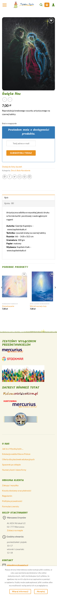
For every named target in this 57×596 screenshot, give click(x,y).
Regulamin (7, 495)
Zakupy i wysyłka (10, 485)
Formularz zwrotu (10, 506)
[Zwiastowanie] (14, 286)
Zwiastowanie (8, 306)
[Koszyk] (46, 5)
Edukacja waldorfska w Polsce (16, 454)
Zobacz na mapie (15, 530)
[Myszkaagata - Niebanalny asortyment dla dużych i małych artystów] (24, 5)
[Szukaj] (41, 5)
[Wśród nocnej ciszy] (42, 286)
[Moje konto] (53, 4)
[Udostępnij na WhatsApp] (4, 176)
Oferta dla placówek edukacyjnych (18, 459)
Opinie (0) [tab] (9, 203)
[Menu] (4, 5)
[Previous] (2, 293)
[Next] (55, 293)
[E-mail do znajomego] (19, 176)
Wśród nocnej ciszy (38, 306)
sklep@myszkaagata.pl (17, 565)
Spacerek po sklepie (11, 464)
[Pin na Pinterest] (24, 176)
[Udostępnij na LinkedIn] (29, 176)
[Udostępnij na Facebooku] (9, 176)
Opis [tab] (6, 197)
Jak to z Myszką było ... (12, 448)
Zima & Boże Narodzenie (20, 170)
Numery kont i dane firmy (14, 469)
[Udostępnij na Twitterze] (14, 176)
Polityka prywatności (12, 501)
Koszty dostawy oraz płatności (16, 490)
